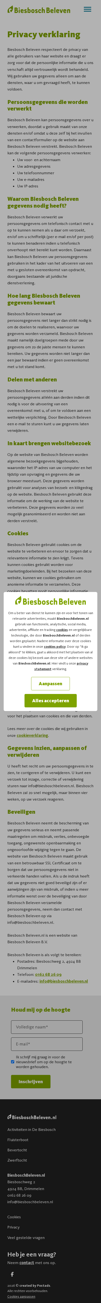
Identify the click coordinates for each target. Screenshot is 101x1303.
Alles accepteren (50, 700)
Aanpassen (50, 683)
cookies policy (55, 647)
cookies (62, 630)
